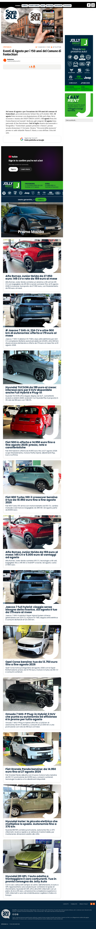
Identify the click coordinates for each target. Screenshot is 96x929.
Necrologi (50, 5)
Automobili (58, 5)
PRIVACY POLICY (84, 904)
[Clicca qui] (32, 163)
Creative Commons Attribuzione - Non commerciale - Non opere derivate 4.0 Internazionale (40, 911)
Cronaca (17, 5)
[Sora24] (91, 904)
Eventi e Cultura (34, 5)
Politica (24, 5)
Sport (43, 5)
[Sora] (11, 23)
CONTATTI (66, 904)
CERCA (41, 199)
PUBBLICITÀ (74, 904)
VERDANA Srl (4, 924)
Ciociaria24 (67, 5)
